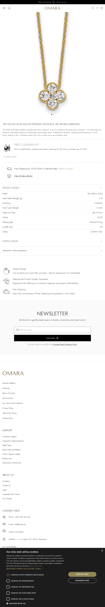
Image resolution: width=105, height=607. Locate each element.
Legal (4, 490)
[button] (36, 568)
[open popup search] (9, 8)
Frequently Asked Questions (13, 441)
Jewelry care (7, 458)
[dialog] (52, 577)
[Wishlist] (97, 8)
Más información (36, 566)
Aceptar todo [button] (82, 574)
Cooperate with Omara (11, 494)
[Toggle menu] (4, 8)
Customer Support (10, 436)
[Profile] (92, 8)
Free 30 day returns (23, 175)
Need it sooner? (66, 168)
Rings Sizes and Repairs (12, 449)
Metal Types (7, 445)
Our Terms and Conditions (13, 403)
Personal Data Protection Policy (65, 344)
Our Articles (7, 498)
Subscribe (50, 338)
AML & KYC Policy (10, 413)
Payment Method (9, 383)
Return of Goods (9, 393)
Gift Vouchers (8, 398)
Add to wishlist (11, 157)
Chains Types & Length (11, 454)
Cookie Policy (8, 418)
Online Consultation (16, 532)
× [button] (102, 551)
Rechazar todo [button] (82, 580)
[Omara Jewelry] (52, 8)
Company (6, 481)
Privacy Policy (8, 408)
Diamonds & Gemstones (12, 462)
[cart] (101, 8)
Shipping (6, 388)
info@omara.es (20, 524)
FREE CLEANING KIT (26, 145)
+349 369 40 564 (22, 517)
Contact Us (7, 485)
